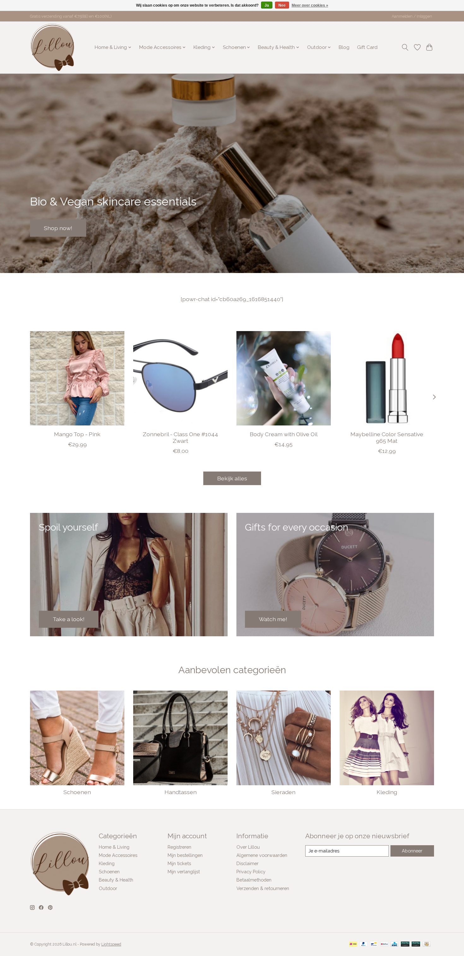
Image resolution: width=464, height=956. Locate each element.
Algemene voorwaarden (261, 855)
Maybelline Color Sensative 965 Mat (386, 437)
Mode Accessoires (118, 855)
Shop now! (58, 227)
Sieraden (283, 792)
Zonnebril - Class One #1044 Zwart (180, 437)
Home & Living (114, 847)
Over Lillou (248, 847)
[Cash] (427, 944)
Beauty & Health (116, 879)
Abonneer (412, 850)
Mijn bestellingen (185, 855)
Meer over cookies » (310, 5)
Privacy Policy (250, 871)
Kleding (387, 792)
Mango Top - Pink (77, 434)
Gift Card (367, 47)
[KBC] (394, 944)
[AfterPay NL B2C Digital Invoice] (416, 944)
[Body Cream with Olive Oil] (283, 378)
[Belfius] (384, 944)
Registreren (179, 847)
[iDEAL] (353, 944)
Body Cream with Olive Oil (284, 434)
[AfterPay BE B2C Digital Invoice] (405, 944)
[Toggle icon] (405, 47)
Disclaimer (247, 863)
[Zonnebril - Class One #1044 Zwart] (180, 378)
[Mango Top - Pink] (77, 378)
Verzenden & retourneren (262, 888)
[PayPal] (364, 944)
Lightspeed (111, 944)
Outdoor (108, 888)
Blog (344, 47)
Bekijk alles (232, 478)
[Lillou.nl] (52, 47)
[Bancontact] (374, 944)
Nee (282, 5)
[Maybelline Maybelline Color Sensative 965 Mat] (387, 378)
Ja (267, 5)
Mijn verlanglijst (184, 871)
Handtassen (180, 792)
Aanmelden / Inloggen (412, 16)
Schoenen (77, 792)
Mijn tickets (179, 863)
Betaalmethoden (253, 879)
